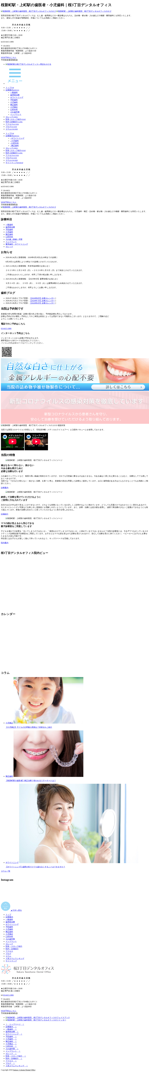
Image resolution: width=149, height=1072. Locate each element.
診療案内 (4, 488)
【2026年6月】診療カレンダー (42, 303)
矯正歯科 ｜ (11, 1041)
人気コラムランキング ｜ (17, 1066)
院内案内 (4, 543)
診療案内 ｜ (11, 1027)
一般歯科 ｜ (11, 1029)
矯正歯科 (9, 776)
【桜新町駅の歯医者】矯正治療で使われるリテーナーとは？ (31, 781)
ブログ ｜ (10, 1063)
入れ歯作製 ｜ (12, 1049)
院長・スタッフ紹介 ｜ (16, 1056)
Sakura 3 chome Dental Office (24, 1070)
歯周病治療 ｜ (12, 1032)
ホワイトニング (12, 862)
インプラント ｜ (13, 1051)
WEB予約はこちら (8, 57)
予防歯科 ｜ (11, 1036)
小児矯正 (9, 723)
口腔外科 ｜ (11, 1046)
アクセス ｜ (11, 1061)
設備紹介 (4, 514)
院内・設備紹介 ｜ (14, 1058)
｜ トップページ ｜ (15, 1024)
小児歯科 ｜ (11, 1039)
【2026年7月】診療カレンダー (42, 301)
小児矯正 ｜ (11, 1044)
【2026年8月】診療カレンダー (42, 298)
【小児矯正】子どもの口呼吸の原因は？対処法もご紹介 (29, 727)
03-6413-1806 (6, 329)
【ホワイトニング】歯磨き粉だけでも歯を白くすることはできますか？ (35, 867)
